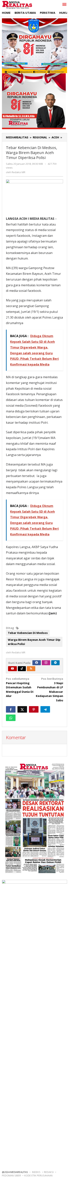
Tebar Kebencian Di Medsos (28, 633)
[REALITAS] (17, 4)
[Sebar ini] (11, 709)
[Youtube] (12, 668)
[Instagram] (46, 662)
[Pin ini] (34, 709)
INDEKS (36, 1172)
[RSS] (31, 668)
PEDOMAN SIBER (11, 1175)
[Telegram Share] (45, 709)
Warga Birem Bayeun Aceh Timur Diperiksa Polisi (34, 642)
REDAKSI (49, 1172)
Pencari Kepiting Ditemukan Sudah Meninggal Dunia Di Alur (19, 687)
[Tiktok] (22, 668)
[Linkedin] (55, 662)
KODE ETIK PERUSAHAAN (38, 1175)
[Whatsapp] (11, 718)
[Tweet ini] (22, 709)
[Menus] (64, 4)
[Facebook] (36, 662)
